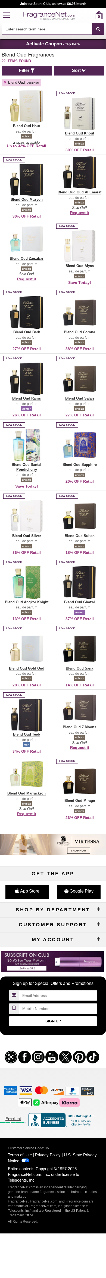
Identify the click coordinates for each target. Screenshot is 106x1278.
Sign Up (53, 1021)
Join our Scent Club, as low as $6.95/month (53, 4)
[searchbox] (47, 29)
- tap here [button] (53, 43)
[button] (6, 15)
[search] (90, 15)
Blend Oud (23, 82)
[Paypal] (72, 1091)
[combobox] (53, 29)
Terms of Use (20, 1155)
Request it (79, 213)
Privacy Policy (48, 1155)
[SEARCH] (98, 29)
